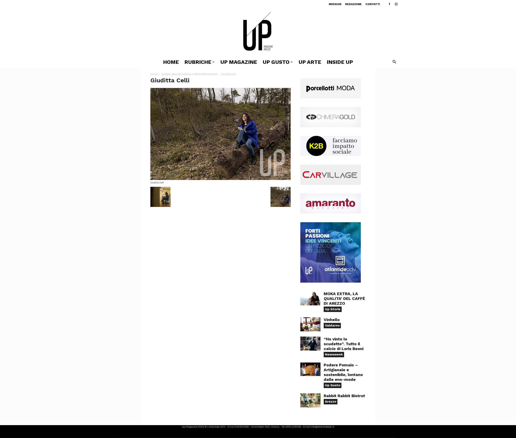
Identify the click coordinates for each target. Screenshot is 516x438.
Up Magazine (238, 62)
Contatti (372, 4)
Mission (335, 4)
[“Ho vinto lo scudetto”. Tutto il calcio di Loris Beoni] (310, 344)
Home (171, 62)
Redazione (353, 4)
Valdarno (332, 325)
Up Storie (332, 309)
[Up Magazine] (258, 32)
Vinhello (332, 319)
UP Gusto (276, 62)
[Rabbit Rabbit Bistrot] (310, 400)
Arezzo (330, 401)
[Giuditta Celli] (220, 179)
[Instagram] (396, 4)
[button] (394, 62)
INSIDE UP (340, 62)
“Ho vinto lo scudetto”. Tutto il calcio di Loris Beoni (343, 344)
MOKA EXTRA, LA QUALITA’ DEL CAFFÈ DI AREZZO (344, 298)
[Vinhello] (310, 324)
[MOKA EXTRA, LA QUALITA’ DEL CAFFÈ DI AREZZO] (310, 298)
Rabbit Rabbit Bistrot (344, 395)
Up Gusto (332, 385)
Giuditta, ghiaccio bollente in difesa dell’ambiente (189, 74)
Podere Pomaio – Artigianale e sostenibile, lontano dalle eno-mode (343, 372)
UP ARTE (310, 62)
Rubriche (197, 62)
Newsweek (334, 354)
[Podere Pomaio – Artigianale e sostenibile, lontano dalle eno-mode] (310, 369)
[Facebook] (389, 4)
